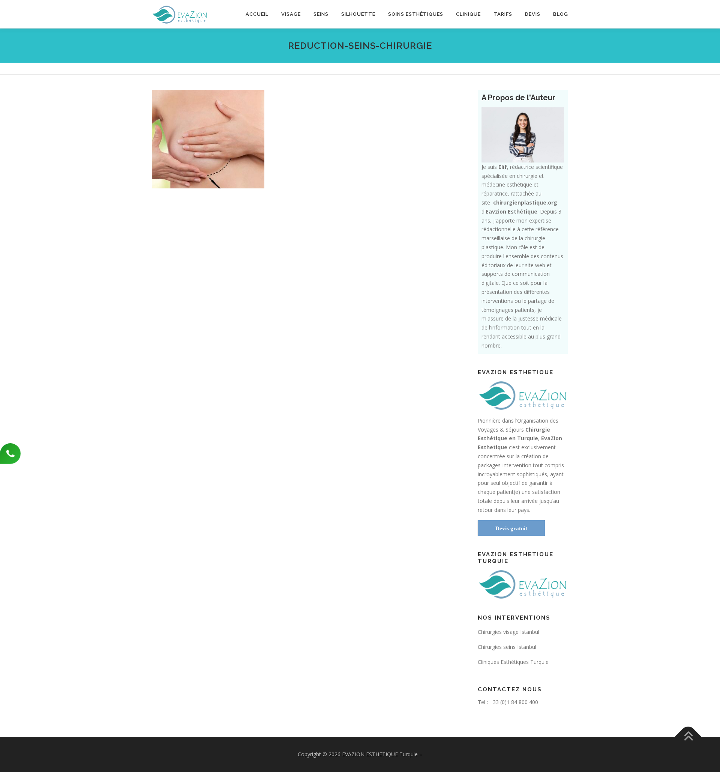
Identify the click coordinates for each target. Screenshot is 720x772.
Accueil (257, 14)
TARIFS (503, 14)
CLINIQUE (468, 14)
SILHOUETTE (358, 14)
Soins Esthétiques (415, 14)
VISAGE (291, 14)
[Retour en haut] (688, 736)
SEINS (321, 14)
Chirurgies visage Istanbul (508, 631)
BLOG (560, 14)
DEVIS (532, 14)
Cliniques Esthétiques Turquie (513, 661)
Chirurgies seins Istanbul (507, 646)
